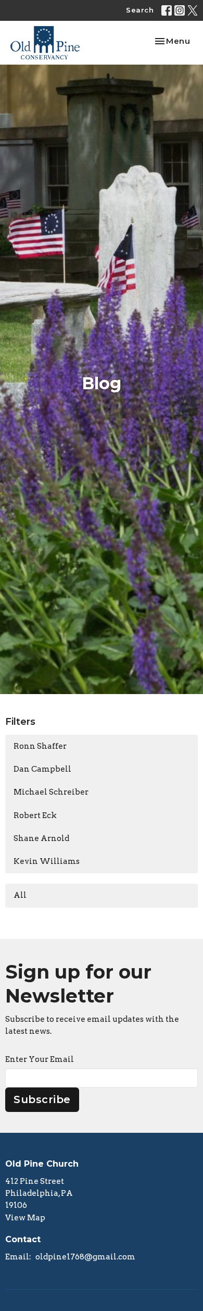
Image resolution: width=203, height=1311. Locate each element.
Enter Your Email (39, 1059)
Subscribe (42, 1099)
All (20, 895)
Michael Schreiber (51, 792)
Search (140, 10)
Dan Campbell (42, 769)
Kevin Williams (47, 861)
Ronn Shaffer (40, 746)
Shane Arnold (41, 838)
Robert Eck (35, 815)
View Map (25, 1217)
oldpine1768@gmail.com (85, 1256)
